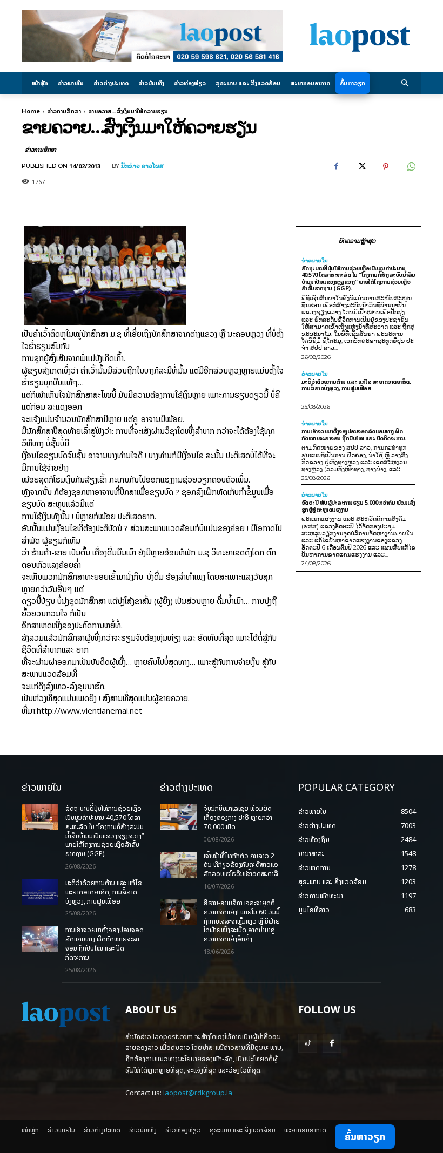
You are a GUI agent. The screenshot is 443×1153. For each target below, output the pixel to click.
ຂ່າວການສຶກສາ (64, 111)
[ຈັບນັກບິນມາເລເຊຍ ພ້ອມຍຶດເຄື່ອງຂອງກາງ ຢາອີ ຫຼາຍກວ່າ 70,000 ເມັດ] (178, 817)
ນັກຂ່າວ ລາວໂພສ (142, 165)
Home (31, 111)
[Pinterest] (386, 167)
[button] (405, 83)
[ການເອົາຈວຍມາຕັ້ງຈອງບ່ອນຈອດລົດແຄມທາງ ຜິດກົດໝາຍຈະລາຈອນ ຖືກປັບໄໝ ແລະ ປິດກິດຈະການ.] (40, 939)
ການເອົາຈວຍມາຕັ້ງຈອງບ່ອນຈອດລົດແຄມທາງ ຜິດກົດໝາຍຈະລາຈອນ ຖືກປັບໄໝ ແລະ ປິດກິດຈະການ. (353, 434)
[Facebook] (336, 167)
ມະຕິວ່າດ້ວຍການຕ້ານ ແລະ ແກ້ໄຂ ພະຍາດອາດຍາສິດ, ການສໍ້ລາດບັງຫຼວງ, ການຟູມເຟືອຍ (356, 384)
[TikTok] (307, 1043)
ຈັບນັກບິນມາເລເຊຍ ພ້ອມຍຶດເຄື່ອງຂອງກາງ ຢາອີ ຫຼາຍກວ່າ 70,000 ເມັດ (238, 817)
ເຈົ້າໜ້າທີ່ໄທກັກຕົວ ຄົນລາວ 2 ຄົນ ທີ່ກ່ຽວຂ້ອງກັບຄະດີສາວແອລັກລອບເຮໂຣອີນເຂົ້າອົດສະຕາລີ (241, 865)
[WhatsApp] (410, 167)
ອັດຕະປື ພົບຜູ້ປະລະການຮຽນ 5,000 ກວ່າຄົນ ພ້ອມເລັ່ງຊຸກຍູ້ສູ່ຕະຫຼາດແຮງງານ (358, 505)
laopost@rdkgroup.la (197, 1092)
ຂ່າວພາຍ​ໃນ (314, 260)
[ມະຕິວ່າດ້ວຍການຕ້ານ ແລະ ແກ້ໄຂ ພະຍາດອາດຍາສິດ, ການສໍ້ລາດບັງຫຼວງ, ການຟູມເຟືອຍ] (40, 892)
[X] (361, 167)
